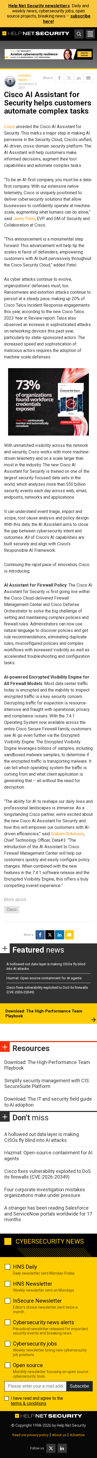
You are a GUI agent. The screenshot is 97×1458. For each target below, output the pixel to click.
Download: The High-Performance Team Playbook (43, 1013)
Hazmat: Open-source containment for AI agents (44, 978)
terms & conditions (28, 1403)
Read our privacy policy (30, 1435)
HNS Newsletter (32, 1284)
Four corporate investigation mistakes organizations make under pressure (44, 1192)
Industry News (24, 77)
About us (59, 1435)
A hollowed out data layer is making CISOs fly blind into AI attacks (41, 1137)
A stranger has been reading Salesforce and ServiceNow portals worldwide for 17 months (48, 1213)
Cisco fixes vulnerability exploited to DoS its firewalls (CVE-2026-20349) (47, 1174)
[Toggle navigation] (90, 34)
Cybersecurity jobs (35, 1343)
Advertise (77, 1435)
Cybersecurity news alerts (43, 1322)
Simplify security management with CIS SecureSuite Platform (46, 1083)
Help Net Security (71, 1425)
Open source (28, 1365)
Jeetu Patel (24, 218)
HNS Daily (25, 1267)
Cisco (9, 126)
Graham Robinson (67, 833)
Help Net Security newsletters (39, 5)
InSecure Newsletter (37, 1301)
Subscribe (79, 1386)
